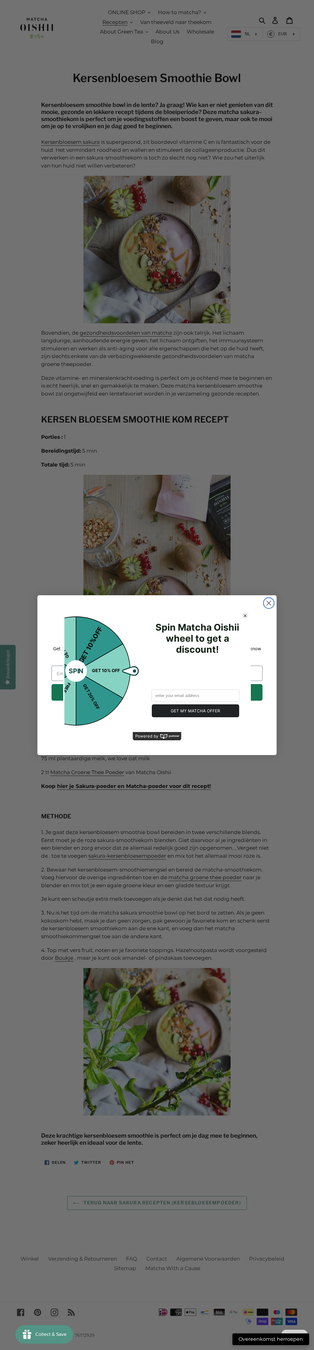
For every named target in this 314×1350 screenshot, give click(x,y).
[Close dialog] (268, 603)
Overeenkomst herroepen (271, 1339)
